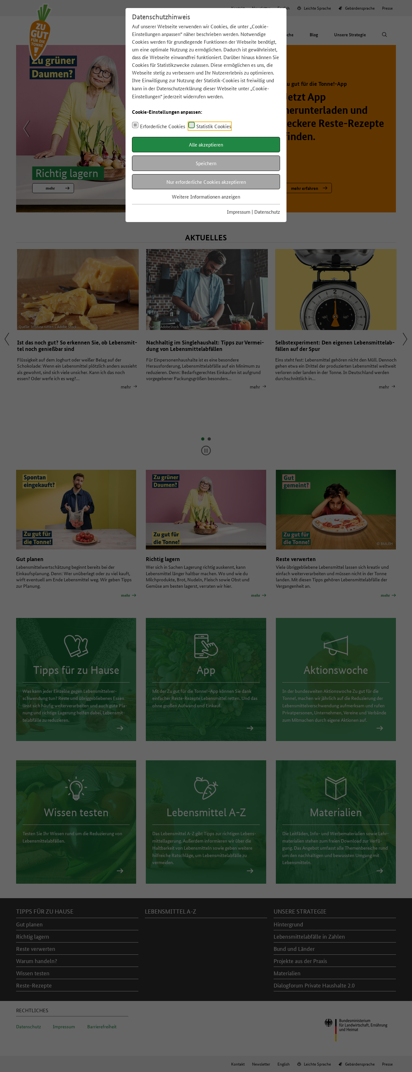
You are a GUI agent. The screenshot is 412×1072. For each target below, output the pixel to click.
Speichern (206, 163)
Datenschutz (267, 211)
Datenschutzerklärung (179, 88)
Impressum (238, 211)
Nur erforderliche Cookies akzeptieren (206, 181)
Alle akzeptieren (206, 144)
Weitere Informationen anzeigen (206, 196)
